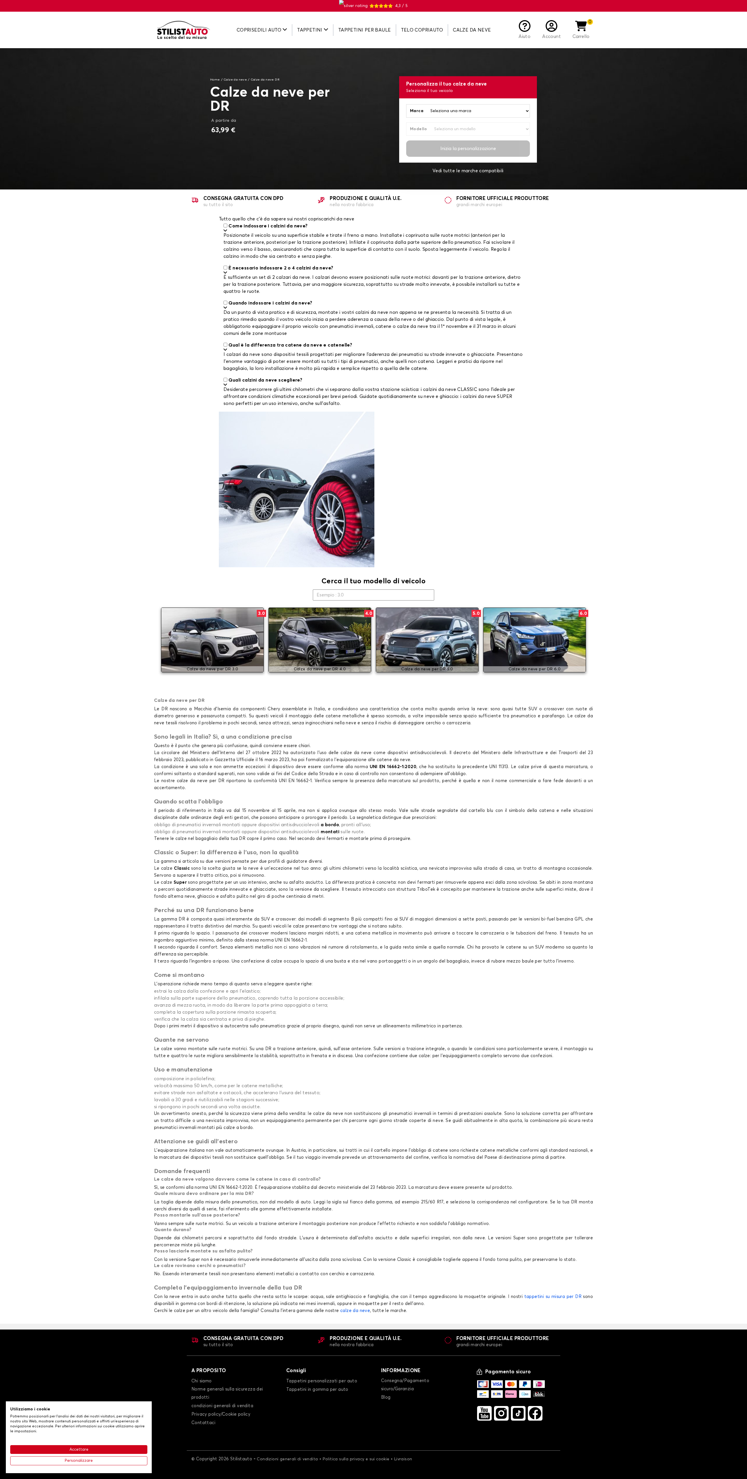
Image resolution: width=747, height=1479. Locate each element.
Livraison (403, 1459)
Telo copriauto (422, 30)
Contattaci (203, 1423)
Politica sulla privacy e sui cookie (356, 1459)
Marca (416, 111)
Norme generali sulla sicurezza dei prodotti (227, 1393)
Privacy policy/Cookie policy (220, 1414)
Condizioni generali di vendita (287, 1459)
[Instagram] (501, 1413)
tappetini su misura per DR (553, 1296)
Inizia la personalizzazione (468, 148)
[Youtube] (484, 1413)
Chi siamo (201, 1381)
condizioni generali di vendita (222, 1406)
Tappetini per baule (364, 30)
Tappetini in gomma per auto (317, 1389)
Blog (386, 1397)
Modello (418, 129)
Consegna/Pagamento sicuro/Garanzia (405, 1385)
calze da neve (355, 1311)
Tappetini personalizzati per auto (321, 1381)
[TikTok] (518, 1413)
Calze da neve (472, 30)
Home (215, 79)
